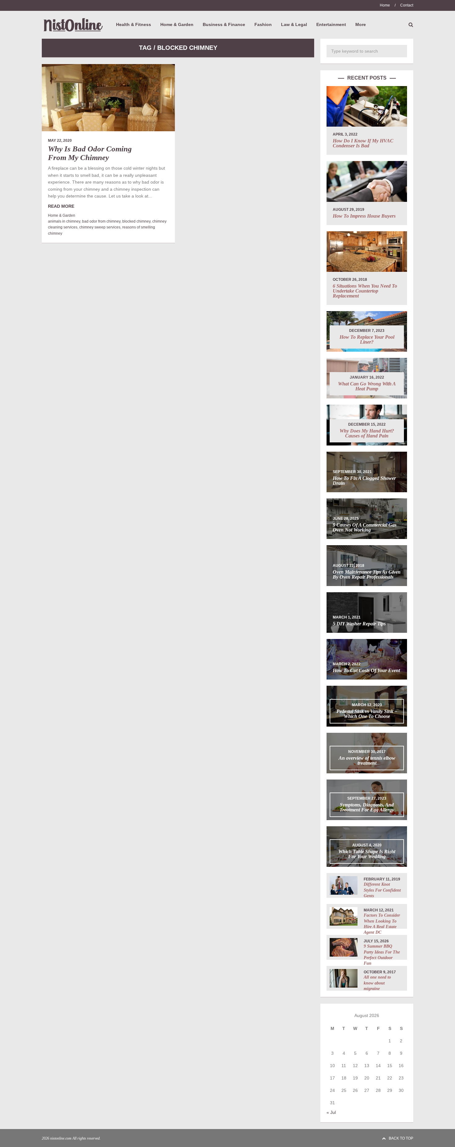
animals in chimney (64, 221)
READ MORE (61, 206)
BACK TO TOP (401, 1138)
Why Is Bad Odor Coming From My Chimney (90, 153)
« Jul (331, 1112)
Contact (406, 5)
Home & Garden (61, 215)
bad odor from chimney (101, 221)
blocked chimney (136, 221)
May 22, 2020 (60, 140)
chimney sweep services (99, 227)
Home (385, 5)
